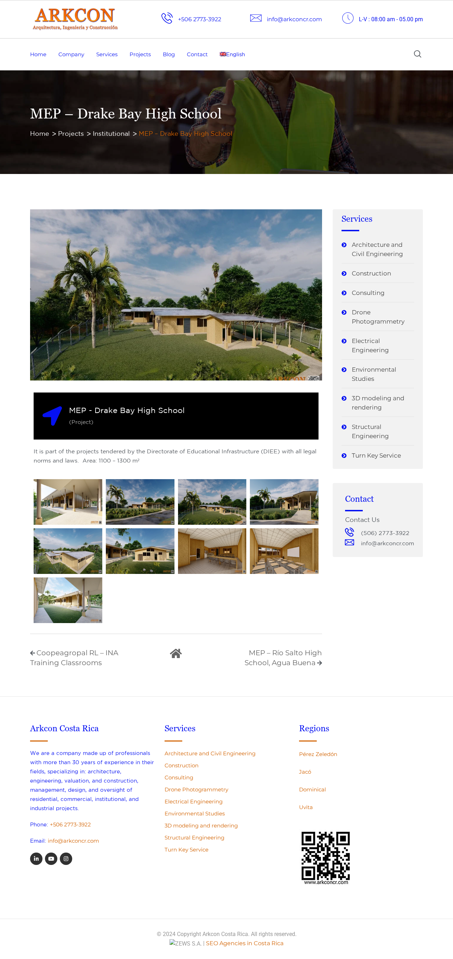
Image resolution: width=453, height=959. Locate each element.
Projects (140, 54)
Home (38, 54)
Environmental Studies (374, 374)
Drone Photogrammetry (378, 317)
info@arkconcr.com (73, 840)
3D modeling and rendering (378, 403)
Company (71, 54)
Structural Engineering (370, 431)
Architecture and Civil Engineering (377, 249)
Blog (169, 54)
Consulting (368, 292)
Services (106, 54)
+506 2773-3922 (70, 824)
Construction (371, 273)
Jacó (305, 771)
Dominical (312, 789)
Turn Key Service (376, 455)
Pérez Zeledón (318, 754)
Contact (197, 54)
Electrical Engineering (370, 345)
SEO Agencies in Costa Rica (244, 943)
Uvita (306, 807)
